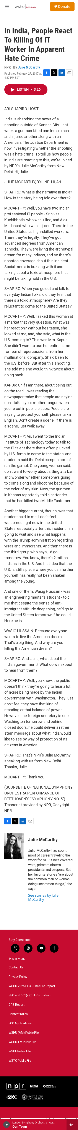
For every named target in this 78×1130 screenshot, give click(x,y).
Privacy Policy (18, 976)
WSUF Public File (20, 1051)
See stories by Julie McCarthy (43, 897)
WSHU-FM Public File (22, 1042)
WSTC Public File (20, 1060)
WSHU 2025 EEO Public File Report (32, 986)
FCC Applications (20, 1023)
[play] (6, 1124)
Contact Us (16, 967)
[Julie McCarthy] (14, 846)
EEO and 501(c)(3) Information (29, 995)
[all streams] (72, 1124)
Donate (64, 6)
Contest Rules (18, 1014)
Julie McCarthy (29, 67)
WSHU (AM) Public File (24, 1032)
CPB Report (16, 1004)
